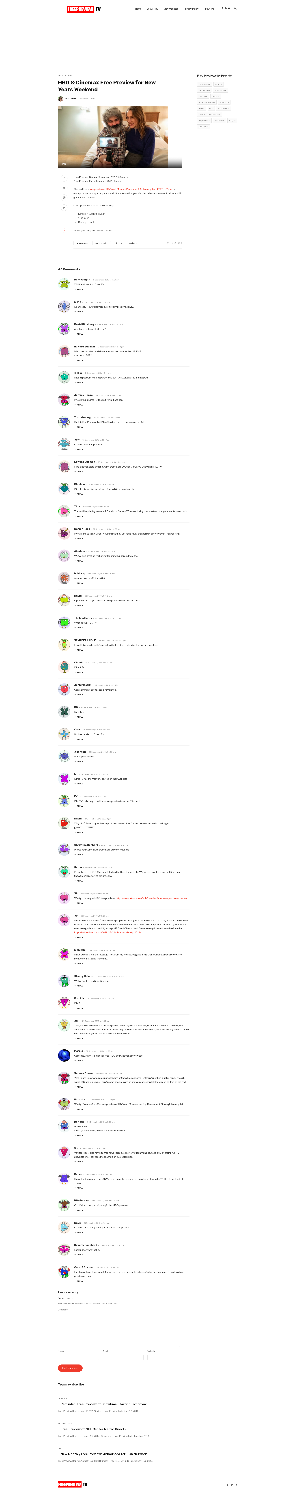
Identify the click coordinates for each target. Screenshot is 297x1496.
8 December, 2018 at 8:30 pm (111, 347)
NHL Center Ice (65, 1424)
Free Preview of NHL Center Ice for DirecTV (94, 1429)
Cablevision (204, 126)
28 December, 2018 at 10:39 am (95, 916)
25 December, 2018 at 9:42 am (98, 596)
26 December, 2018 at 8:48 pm (94, 774)
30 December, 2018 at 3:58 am (101, 1122)
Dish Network (204, 84)
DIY (59, 1449)
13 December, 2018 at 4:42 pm (111, 462)
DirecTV (118, 243)
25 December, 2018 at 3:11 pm (108, 618)
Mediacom (224, 102)
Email (106, 1351)
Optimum (133, 243)
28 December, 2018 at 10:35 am (95, 894)
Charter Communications (209, 114)
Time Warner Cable (207, 102)
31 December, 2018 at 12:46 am (105, 1201)
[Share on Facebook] (64, 178)
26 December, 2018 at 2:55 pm (96, 730)
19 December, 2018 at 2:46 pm (96, 507)
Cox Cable (203, 96)
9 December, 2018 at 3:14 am (98, 373)
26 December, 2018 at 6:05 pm (102, 752)
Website (151, 1351)
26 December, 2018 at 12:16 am (99, 663)
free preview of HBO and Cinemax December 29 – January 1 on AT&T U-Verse (130, 189)
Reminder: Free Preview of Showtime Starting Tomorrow (103, 1404)
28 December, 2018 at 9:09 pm (100, 999)
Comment (63, 1309)
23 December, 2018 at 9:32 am (101, 551)
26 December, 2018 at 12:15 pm (94, 707)
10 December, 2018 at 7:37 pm (107, 418)
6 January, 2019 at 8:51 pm (112, 1245)
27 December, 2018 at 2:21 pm (93, 797)
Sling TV (232, 120)
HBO (70, 76)
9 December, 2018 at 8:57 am (108, 395)
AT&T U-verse (82, 243)
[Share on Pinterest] (64, 198)
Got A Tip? (152, 8)
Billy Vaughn (82, 279)
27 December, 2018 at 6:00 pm (114, 845)
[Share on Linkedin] (64, 208)
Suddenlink (219, 120)
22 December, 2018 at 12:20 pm (107, 529)
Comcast (216, 96)
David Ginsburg (84, 324)
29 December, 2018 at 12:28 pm (100, 1051)
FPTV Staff (70, 99)
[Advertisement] (148, 41)
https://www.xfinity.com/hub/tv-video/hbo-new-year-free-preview (151, 898)
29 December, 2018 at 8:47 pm (101, 1100)
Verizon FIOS (204, 90)
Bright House (204, 120)
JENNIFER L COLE (85, 640)
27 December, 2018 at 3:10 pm (98, 819)
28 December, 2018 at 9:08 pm (110, 976)
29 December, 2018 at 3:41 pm (109, 1073)
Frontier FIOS (223, 108)
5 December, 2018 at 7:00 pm (97, 302)
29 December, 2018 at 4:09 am (95, 1021)
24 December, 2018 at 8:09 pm (101, 574)
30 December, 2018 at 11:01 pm (98, 1174)
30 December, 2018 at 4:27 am (92, 1148)
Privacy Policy (191, 8)
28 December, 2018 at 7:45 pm (101, 950)
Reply (80, 289)
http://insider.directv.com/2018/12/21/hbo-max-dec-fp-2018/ (107, 932)
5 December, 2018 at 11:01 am (106, 280)
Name (61, 1351)
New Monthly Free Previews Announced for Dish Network (104, 1454)
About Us (209, 8)
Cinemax (62, 76)
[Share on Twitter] (64, 188)
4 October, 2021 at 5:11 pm (108, 1267)
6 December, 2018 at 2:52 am (110, 324)
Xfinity (201, 108)
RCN (211, 108)
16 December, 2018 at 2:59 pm (101, 484)
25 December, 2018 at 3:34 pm (112, 640)
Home (138, 8)
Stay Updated (171, 8)
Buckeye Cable (101, 243)
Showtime (62, 1399)
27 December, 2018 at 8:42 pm (98, 867)
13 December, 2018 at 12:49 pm (96, 440)
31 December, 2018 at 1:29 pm (97, 1223)
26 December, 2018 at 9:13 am (107, 685)
